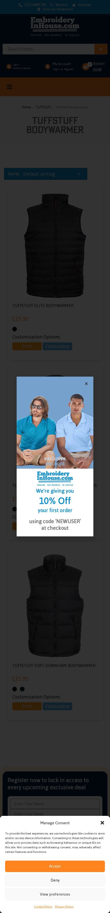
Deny (55, 880)
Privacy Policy (64, 906)
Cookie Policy (43, 906)
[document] (55, 456)
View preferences (55, 894)
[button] (102, 822)
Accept (55, 866)
